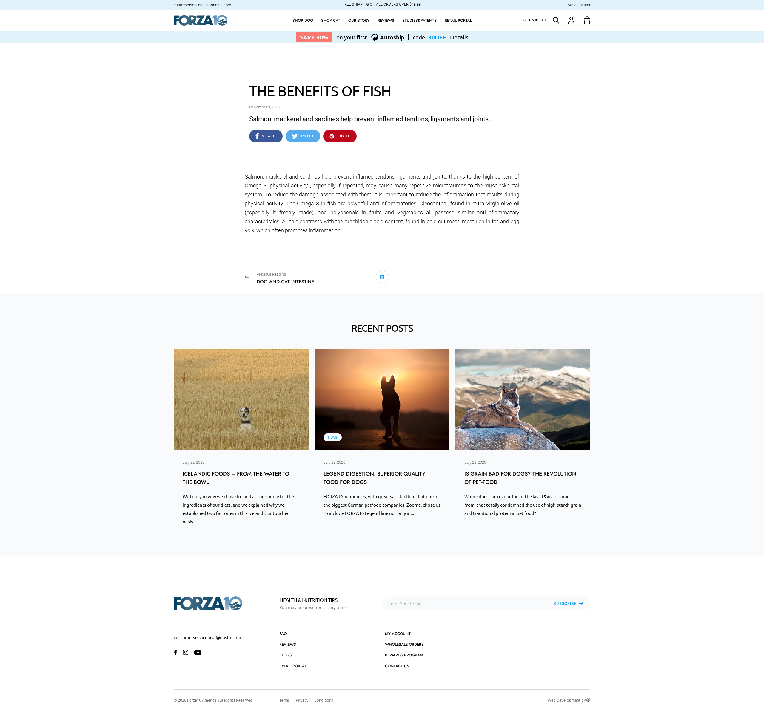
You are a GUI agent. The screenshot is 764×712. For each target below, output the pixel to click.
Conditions (323, 699)
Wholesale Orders (404, 644)
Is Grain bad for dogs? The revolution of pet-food (520, 478)
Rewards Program (404, 655)
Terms (284, 699)
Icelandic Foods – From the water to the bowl (236, 478)
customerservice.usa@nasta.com (202, 5)
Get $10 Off (535, 20)
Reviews (287, 644)
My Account (398, 633)
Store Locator (579, 5)
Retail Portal (292, 666)
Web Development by (567, 699)
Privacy (302, 699)
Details (459, 37)
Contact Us (397, 666)
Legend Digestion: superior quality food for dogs (375, 478)
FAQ (283, 633)
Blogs (285, 655)
